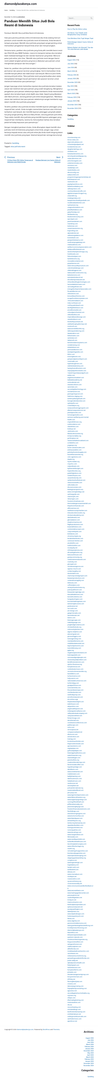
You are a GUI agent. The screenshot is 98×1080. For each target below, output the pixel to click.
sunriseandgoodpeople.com (76, 657)
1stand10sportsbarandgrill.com (77, 373)
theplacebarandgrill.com (75, 702)
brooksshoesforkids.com (75, 741)
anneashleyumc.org (74, 820)
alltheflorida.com (73, 949)
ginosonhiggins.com (74, 636)
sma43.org (71, 848)
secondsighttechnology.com (76, 389)
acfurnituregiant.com (74, 161)
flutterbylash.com (73, 965)
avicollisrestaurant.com (75, 697)
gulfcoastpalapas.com (74, 750)
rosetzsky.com (72, 562)
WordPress (46, 1029)
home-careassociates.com (76, 447)
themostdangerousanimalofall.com (79, 503)
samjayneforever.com (74, 944)
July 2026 (70, 64)
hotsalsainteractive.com (75, 154)
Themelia (56, 1029)
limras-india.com (73, 140)
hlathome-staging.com (74, 396)
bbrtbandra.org (72, 214)
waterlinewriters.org (74, 755)
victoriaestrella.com (74, 688)
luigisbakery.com (73, 865)
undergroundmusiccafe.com (76, 1016)
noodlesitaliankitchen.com (76, 203)
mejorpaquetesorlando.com (76, 371)
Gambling (15, 143)
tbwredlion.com (72, 932)
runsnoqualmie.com (74, 830)
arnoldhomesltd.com (74, 310)
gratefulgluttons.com (74, 473)
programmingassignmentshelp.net (79, 177)
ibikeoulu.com (72, 583)
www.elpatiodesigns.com (75, 914)
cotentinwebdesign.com (75, 268)
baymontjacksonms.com (75, 646)
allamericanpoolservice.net (76, 410)
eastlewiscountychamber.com (77, 510)
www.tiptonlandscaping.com (76, 855)
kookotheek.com (73, 238)
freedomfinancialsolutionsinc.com (78, 809)
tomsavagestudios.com (75, 415)
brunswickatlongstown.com (76, 601)
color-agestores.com (74, 457)
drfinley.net (71, 979)
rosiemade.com (72, 361)
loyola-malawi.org (73, 461)
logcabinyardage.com (74, 767)
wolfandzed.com (72, 869)
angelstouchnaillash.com (75, 377)
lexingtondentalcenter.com (76, 401)
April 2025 (70, 90)
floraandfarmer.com (74, 291)
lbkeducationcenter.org (75, 433)
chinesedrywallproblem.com (77, 660)
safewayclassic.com (73, 189)
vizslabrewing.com (73, 345)
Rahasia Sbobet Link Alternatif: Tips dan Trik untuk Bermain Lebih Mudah (80, 48)
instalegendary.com (74, 198)
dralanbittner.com (73, 347)
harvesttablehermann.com (76, 284)
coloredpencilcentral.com (75, 312)
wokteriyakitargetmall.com (76, 398)
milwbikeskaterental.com (75, 643)
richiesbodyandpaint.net (75, 144)
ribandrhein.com (73, 426)
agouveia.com (72, 991)
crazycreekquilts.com (74, 531)
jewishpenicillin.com (74, 412)
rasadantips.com (72, 168)
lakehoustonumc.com (74, 778)
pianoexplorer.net (73, 895)
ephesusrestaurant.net (75, 907)
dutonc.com (71, 618)
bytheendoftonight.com (75, 468)
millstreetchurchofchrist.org (76, 956)
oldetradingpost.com (74, 270)
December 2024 (72, 105)
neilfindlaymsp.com (74, 695)
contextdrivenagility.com (75, 580)
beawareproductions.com (76, 578)
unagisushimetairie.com (75, 207)
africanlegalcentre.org (74, 552)
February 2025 (71, 97)
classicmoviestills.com (74, 482)
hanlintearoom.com (74, 967)
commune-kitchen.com (75, 541)
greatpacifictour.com (74, 685)
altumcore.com (72, 734)
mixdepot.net (71, 876)
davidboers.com (72, 769)
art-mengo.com (72, 611)
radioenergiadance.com (75, 235)
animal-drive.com (73, 737)
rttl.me (69, 1005)
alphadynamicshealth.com (76, 963)
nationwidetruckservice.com (76, 681)
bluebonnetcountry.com (75, 217)
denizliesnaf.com (73, 720)
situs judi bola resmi (18, 146)
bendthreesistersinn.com (75, 662)
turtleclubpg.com (73, 683)
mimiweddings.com (74, 1009)
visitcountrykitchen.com (75, 629)
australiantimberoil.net (75, 277)
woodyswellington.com (75, 909)
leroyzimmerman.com (74, 977)
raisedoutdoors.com (74, 319)
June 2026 (70, 67)
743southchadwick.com (75, 301)
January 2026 (71, 78)
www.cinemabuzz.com (74, 874)
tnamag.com (71, 739)
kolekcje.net (71, 429)
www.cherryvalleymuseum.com (78, 266)
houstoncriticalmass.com (75, 501)
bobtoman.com (72, 226)
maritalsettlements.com (75, 641)
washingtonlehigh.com (75, 862)
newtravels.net (72, 182)
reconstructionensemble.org (77, 671)
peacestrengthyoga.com (75, 806)
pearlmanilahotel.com (74, 221)
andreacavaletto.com (74, 450)
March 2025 (71, 93)
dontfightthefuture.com (75, 308)
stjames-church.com (74, 569)
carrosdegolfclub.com (74, 287)
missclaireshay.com (73, 137)
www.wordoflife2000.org (75, 328)
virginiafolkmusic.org (74, 422)
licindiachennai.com (74, 147)
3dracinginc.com (72, 499)
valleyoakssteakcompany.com (77, 713)
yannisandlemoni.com (74, 349)
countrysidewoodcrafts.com (76, 191)
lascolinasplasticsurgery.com (76, 844)
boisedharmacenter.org (75, 454)
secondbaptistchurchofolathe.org (78, 993)
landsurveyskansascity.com (76, 823)
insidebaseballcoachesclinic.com (78, 951)
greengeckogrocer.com (75, 394)
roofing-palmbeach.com (75, 305)
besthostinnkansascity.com (76, 1012)
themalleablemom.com (75, 594)
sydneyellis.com (72, 403)
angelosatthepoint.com (75, 709)
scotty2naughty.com (74, 571)
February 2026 (71, 75)
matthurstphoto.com (74, 946)
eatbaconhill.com (73, 175)
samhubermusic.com (74, 1019)
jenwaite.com (71, 972)
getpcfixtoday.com (73, 212)
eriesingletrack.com (74, 356)
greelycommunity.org (74, 557)
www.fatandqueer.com (74, 818)
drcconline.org (72, 699)
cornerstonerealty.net (74, 883)
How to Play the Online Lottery (77, 29)
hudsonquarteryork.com (75, 916)
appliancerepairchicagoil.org (76, 193)
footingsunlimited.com (75, 827)
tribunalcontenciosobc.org (76, 513)
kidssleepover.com (73, 179)
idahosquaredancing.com (75, 331)
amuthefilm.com (72, 543)
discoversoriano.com (74, 487)
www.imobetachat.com (75, 772)
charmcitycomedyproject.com (77, 576)
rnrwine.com (71, 984)
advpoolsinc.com (73, 706)
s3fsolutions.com (73, 293)
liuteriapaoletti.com (73, 655)
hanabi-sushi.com (73, 867)
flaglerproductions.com (75, 524)
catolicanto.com (72, 431)
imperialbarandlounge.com (76, 317)
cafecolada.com (72, 485)
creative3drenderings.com (76, 762)
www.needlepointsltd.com (76, 839)
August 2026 (71, 60)
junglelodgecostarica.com (76, 625)
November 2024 (72, 108)
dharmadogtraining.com (75, 1000)
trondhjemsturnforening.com (77, 928)
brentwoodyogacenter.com (76, 853)
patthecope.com (72, 725)
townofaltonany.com (74, 648)
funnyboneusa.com (73, 667)
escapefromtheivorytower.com (77, 298)
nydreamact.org (72, 205)
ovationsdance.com (73, 424)
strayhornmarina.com (74, 522)
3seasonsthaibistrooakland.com (78, 440)
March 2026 (71, 71)
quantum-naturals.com (75, 937)
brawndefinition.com (74, 527)
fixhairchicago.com (73, 718)
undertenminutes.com (74, 163)
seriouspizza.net (72, 729)
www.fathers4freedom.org (76, 797)
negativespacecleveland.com (77, 653)
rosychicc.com (72, 464)
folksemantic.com (73, 336)
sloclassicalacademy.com (75, 515)
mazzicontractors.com (74, 902)
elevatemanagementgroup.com (78, 974)
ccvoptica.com (72, 860)
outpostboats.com (73, 466)
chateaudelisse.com (74, 245)
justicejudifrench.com (74, 590)
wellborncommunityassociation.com (79, 247)
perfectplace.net (72, 438)
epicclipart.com (72, 219)
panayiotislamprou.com (75, 240)
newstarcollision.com (74, 384)
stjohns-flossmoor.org (74, 664)
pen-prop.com (72, 793)
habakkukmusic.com (74, 781)
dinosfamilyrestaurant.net (76, 280)
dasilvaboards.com (73, 517)
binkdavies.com (72, 534)
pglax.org (70, 650)
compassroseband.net (74, 732)
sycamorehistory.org (74, 881)
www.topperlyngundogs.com (77, 799)
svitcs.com (70, 727)
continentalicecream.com (75, 529)
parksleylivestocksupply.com (77, 452)
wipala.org (70, 459)
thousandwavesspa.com (75, 690)
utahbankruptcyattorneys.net (77, 324)
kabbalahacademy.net (74, 380)
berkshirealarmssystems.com (77, 342)
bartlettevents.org (73, 259)
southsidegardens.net (74, 897)
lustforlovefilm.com (73, 545)
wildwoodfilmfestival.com (76, 249)
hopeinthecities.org (73, 471)
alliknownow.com (73, 508)
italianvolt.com (72, 340)
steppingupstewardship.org (76, 858)
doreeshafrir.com (73, 573)
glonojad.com (72, 564)
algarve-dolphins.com (74, 632)
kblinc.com (71, 354)
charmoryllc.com (73, 496)
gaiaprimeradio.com (74, 613)
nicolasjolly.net (72, 548)
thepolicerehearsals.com (75, 506)
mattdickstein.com (73, 774)
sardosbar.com (72, 338)
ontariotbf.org (72, 196)
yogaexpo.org (72, 445)
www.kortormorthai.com (75, 816)
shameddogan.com (73, 758)
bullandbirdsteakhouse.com (76, 841)
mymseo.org (71, 995)
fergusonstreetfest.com (75, 942)
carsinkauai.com (72, 953)
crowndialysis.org (73, 405)
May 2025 (70, 86)
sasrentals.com (72, 387)
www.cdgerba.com (73, 921)
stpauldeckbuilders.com (75, 825)
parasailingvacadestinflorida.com (78, 958)
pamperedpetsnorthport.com (77, 359)
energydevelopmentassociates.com (79, 289)
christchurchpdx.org (74, 536)
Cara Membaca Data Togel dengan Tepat (80, 38)
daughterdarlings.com (74, 149)
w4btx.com (71, 375)
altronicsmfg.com (73, 172)
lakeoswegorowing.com (75, 986)
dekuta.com (71, 872)
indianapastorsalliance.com (76, 711)
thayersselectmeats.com (75, 744)
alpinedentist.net (73, 233)
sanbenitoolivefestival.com (76, 480)
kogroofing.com (72, 231)
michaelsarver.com (73, 391)
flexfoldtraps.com (73, 811)
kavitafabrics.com (73, 674)
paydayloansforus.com (74, 184)
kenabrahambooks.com (75, 538)
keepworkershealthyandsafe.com (78, 200)
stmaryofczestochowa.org (76, 587)
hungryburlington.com (74, 599)
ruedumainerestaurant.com (76, 559)
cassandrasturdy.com (74, 478)
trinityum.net (71, 900)
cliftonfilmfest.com (73, 314)
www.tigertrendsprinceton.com (77, 795)
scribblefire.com (72, 443)
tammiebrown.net (73, 615)
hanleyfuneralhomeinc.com (76, 368)
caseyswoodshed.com (74, 715)
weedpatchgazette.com (75, 352)
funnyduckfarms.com (74, 970)
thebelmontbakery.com (75, 186)
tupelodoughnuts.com (74, 363)
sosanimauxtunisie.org (75, 228)
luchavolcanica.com (73, 676)
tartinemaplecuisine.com (75, 604)
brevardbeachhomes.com (76, 296)
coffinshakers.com (73, 585)
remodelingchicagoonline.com (77, 851)
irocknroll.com (72, 326)
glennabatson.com (73, 520)
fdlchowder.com (72, 837)
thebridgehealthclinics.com (76, 753)
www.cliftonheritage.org (75, 846)
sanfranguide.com (73, 494)
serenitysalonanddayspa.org (76, 156)
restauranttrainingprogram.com (78, 408)
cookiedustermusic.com (75, 669)
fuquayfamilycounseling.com (77, 988)
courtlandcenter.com (74, 692)
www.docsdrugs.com (74, 832)
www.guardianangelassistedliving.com (80, 925)
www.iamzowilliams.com (75, 890)
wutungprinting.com (74, 639)
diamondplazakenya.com (75, 930)
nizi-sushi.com (72, 608)
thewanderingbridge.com (76, 592)
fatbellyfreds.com (73, 911)
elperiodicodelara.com (74, 142)
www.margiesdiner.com (75, 834)
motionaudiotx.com (73, 1002)
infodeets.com (72, 151)
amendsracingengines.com (76, 813)
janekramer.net (72, 606)
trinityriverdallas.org (74, 436)
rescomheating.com (74, 1007)
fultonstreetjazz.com (74, 256)
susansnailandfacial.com (75, 790)
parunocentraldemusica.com (77, 923)
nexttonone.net (72, 783)
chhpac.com (71, 998)
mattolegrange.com (74, 622)
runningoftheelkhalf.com (75, 802)
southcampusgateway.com (76, 242)
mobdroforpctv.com (74, 475)
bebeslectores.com (73, 275)
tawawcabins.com (73, 333)
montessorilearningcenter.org (77, 939)
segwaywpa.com (73, 748)
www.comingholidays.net (75, 492)
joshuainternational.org (75, 788)
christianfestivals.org (74, 627)
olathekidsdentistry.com (75, 366)
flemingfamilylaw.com (74, 981)
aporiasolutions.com (74, 746)
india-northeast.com (74, 303)
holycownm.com (72, 678)
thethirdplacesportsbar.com (76, 904)
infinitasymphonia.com (75, 550)
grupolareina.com (73, 263)
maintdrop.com (72, 224)
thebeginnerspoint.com (75, 489)
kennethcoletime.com (74, 597)
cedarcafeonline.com (74, 158)
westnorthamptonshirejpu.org (77, 252)
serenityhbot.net (73, 785)
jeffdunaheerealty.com (75, 804)
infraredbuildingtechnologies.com (78, 282)
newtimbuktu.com (73, 170)
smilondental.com (73, 382)
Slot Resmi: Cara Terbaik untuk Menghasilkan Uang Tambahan (77, 33)
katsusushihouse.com (74, 555)
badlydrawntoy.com (74, 776)
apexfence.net (72, 1021)
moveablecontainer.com (75, 261)
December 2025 (72, 82)
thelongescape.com (74, 620)
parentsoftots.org (73, 760)
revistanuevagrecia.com (75, 566)
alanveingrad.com (73, 634)
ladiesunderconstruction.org (76, 273)
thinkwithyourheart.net (75, 322)
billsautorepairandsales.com (76, 935)
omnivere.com (72, 165)
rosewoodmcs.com (73, 879)
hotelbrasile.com (73, 254)
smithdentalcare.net (74, 1014)
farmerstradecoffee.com (75, 764)
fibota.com (71, 918)
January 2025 (71, 101)
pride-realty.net (72, 960)
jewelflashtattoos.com (74, 210)
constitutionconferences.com (77, 723)
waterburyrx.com (73, 704)
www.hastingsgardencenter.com (78, 893)
